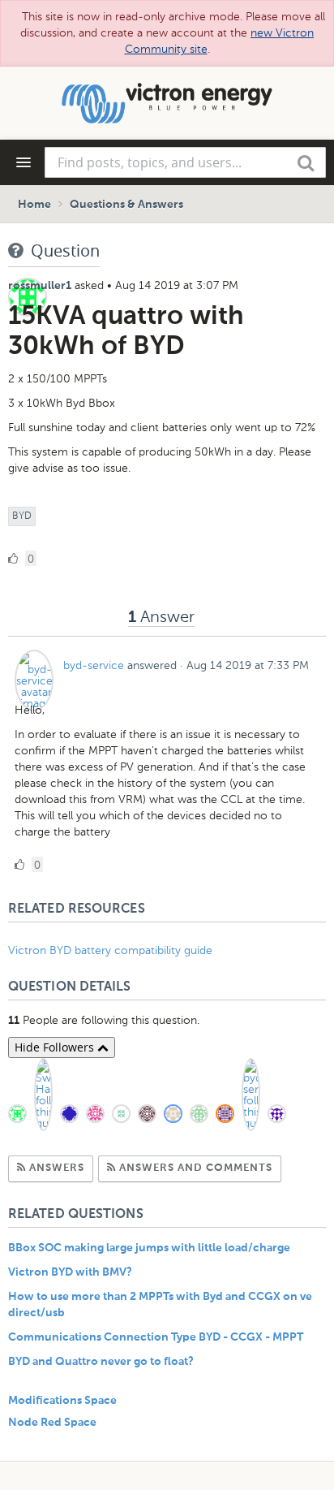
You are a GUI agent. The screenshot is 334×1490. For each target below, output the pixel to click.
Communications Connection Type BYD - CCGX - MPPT (155, 1337)
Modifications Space (62, 1400)
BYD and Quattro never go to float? (101, 1361)
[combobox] (185, 162)
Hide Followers (56, 1047)
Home (34, 204)
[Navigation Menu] (23, 162)
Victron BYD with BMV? (70, 1272)
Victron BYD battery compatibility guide (110, 950)
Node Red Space (52, 1422)
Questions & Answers (126, 204)
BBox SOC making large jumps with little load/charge (149, 1248)
